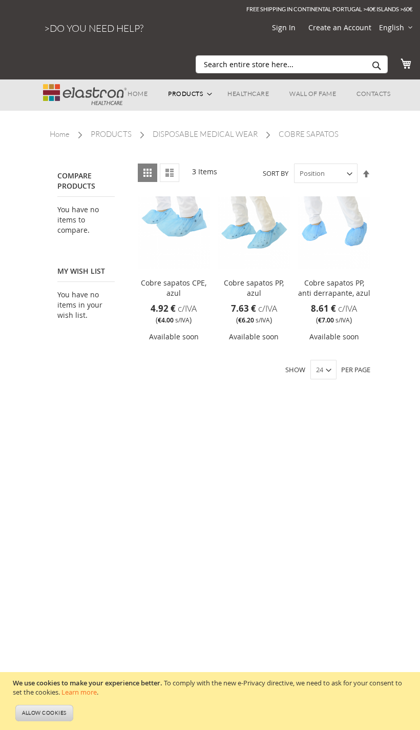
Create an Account (339, 27)
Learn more (79, 692)
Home (60, 134)
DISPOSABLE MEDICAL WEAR (205, 134)
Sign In (284, 27)
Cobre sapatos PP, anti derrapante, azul (334, 288)
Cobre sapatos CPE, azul (173, 288)
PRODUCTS (111, 134)
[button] (395, 27)
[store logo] (85, 89)
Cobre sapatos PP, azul (254, 288)
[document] (211, 701)
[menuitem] (137, 93)
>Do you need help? (93, 28)
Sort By (275, 173)
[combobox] (292, 64)
